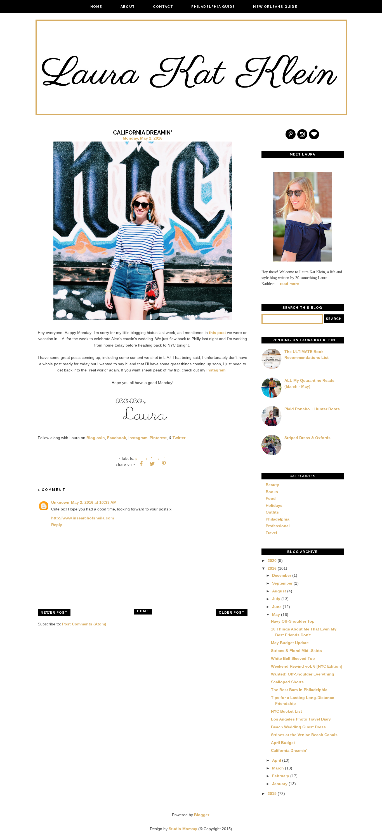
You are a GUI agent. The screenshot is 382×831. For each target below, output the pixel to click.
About (128, 7)
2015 (272, 793)
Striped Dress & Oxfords (307, 437)
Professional (278, 526)
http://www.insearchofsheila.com (82, 518)
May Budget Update (290, 643)
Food (271, 498)
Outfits (272, 512)
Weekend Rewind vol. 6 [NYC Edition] (306, 666)
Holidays (274, 505)
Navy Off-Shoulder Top (293, 621)
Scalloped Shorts (287, 682)
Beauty (272, 484)
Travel (271, 533)
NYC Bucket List (286, 711)
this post (217, 332)
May (276, 614)
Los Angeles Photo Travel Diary (301, 719)
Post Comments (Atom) (84, 624)
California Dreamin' (289, 750)
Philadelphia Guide (213, 7)
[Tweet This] (152, 464)
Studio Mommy (183, 829)
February (280, 776)
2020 (272, 560)
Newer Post (54, 613)
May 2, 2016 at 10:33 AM (94, 502)
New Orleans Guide (275, 7)
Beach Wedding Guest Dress (298, 727)
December (281, 575)
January (279, 783)
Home (96, 7)
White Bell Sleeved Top (293, 658)
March (278, 768)
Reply (56, 524)
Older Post (232, 613)
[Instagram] (302, 135)
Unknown (60, 502)
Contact (163, 7)
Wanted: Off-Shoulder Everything (302, 674)
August (279, 591)
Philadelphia (277, 519)
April (276, 760)
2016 (272, 568)
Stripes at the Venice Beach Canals (304, 735)
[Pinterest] (291, 135)
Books (272, 491)
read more (289, 283)
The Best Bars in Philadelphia (299, 690)
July (276, 599)
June (277, 606)
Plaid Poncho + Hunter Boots (312, 409)
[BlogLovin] (314, 135)
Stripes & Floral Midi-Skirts (296, 650)
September (282, 583)
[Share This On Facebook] (141, 464)
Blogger (201, 815)
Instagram (215, 370)
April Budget (283, 742)
